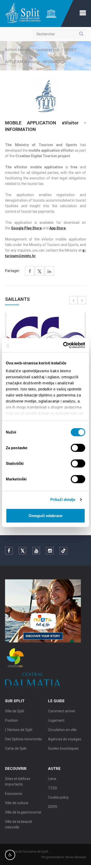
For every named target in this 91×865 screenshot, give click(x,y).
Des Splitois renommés (23, 739)
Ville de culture (16, 803)
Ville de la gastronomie (23, 812)
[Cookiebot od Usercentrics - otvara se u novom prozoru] (64, 345)
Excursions (13, 794)
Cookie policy (58, 797)
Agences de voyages (64, 739)
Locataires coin (48, 50)
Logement (56, 720)
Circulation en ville (62, 730)
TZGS (52, 788)
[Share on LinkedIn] (49, 271)
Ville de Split (14, 711)
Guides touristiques (63, 748)
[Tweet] (39, 271)
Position (11, 720)
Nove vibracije (75, 857)
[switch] (78, 448)
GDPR (52, 807)
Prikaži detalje (63, 499)
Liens (52, 779)
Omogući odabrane (45, 515)
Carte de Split (16, 748)
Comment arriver (61, 711)
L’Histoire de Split (18, 730)
